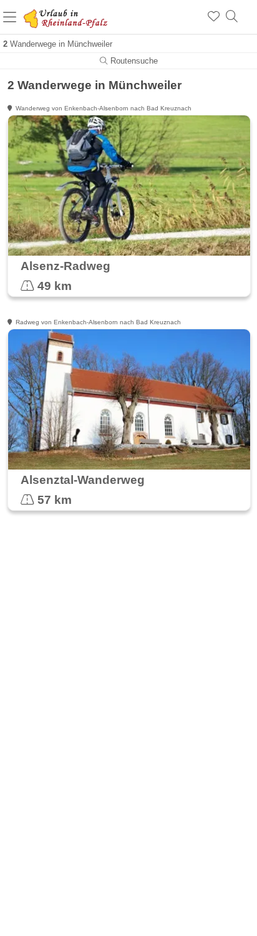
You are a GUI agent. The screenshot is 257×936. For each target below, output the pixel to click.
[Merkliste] (214, 17)
